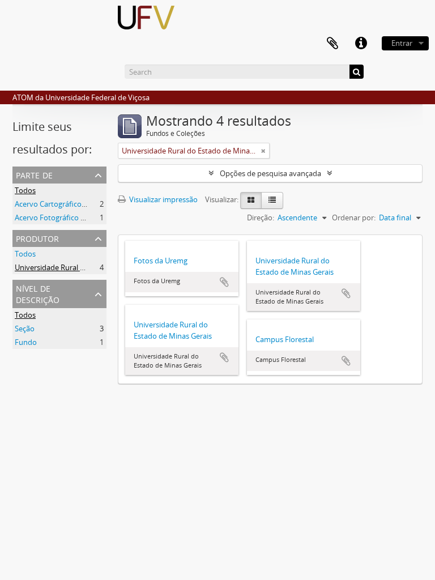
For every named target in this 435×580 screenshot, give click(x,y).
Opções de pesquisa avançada (270, 173)
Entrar (401, 43)
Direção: (260, 217)
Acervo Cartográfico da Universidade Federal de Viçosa (106, 204)
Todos (25, 190)
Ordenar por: (354, 217)
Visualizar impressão (162, 199)
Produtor (37, 237)
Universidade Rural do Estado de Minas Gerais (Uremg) (106, 267)
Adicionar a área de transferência (224, 282)
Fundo (26, 342)
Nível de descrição (37, 293)
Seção (25, 328)
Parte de (34, 174)
